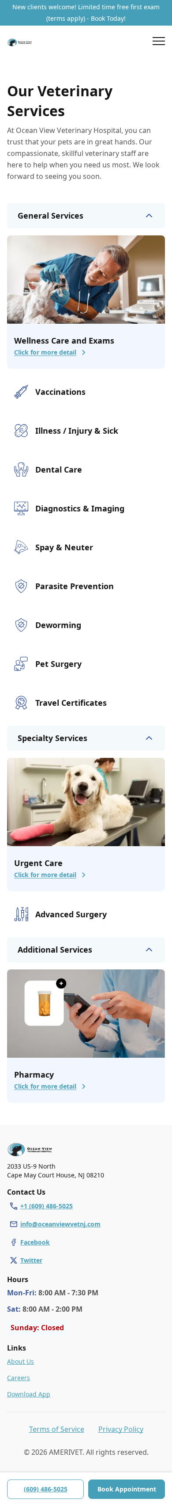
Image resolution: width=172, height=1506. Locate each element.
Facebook (35, 1242)
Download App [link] (28, 1394)
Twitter (31, 1260)
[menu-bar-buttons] (159, 42)
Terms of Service (56, 1429)
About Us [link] (20, 1361)
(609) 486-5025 (45, 1489)
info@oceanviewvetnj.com (60, 1224)
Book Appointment (126, 1489)
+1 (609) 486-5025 (46, 1206)
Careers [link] (18, 1378)
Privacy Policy (120, 1429)
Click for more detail (45, 352)
